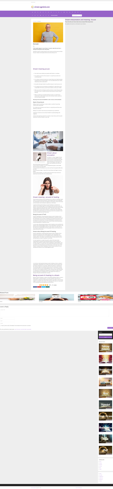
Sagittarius (101, 476)
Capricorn (101, 478)
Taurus (101, 463)
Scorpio (101, 475)
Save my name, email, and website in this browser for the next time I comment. (16, 325)
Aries (100, 461)
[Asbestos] (95, 297)
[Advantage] (56, 297)
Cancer (101, 466)
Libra (100, 473)
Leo (100, 467)
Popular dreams (33, 2)
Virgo (100, 469)
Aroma (1, 301)
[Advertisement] (48, 60)
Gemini (101, 464)
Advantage (41, 301)
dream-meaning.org (79, 487)
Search (81, 15)
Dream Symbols (33, 487)
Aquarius (101, 479)
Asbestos (79, 301)
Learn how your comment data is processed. (23, 329)
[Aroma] (17, 297)
